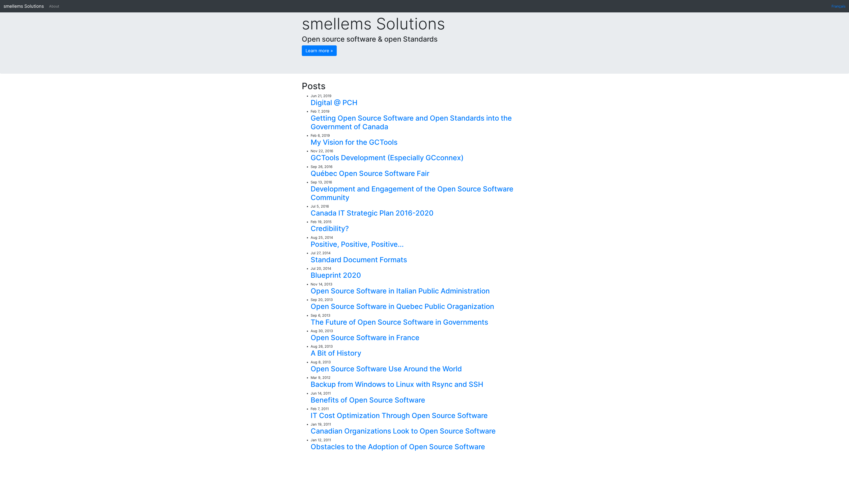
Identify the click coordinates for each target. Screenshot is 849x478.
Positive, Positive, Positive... (357, 244)
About (54, 6)
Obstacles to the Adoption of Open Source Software (398, 446)
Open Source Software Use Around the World (386, 368)
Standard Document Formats (359, 259)
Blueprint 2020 (336, 275)
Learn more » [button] (319, 50)
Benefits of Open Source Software (368, 400)
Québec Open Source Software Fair (370, 173)
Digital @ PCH (334, 102)
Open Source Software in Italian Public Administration (400, 291)
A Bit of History (336, 353)
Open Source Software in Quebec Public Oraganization (402, 306)
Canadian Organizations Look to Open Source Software (403, 431)
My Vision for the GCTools (354, 142)
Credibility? (330, 228)
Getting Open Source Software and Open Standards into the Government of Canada (411, 122)
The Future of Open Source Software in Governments (399, 322)
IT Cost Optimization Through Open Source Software (399, 415)
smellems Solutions (24, 6)
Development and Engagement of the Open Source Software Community (412, 193)
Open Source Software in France (365, 337)
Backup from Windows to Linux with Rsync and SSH (397, 384)
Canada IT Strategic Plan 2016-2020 (372, 213)
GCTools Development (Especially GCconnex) (387, 157)
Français (838, 6)
